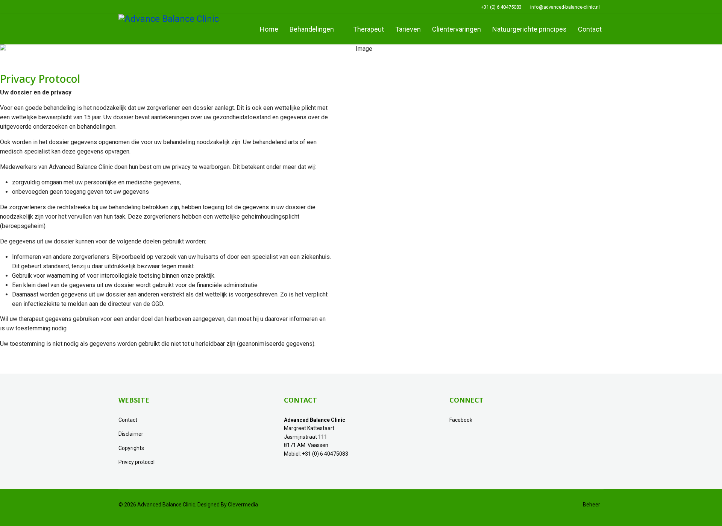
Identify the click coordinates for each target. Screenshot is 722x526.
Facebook (460, 420)
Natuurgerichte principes (529, 29)
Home (269, 29)
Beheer (589, 505)
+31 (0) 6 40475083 (501, 7)
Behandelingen (312, 29)
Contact (590, 29)
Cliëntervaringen (456, 29)
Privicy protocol (136, 462)
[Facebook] (120, 7)
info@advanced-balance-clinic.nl (565, 7)
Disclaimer (130, 434)
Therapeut (368, 29)
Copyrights (131, 448)
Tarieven (408, 29)
